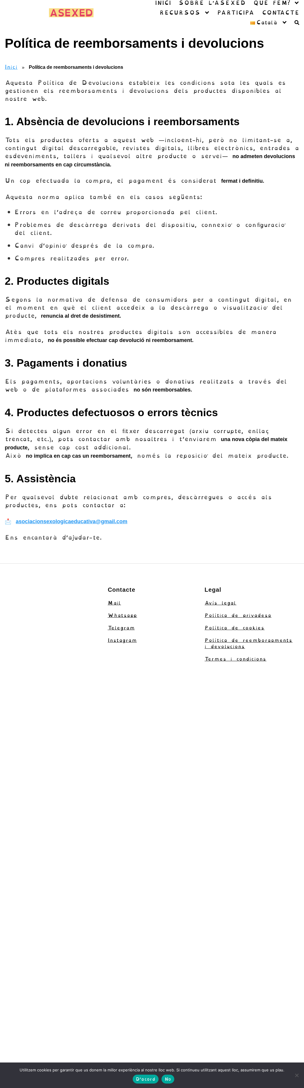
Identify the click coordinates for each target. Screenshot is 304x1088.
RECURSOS (179, 13)
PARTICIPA (235, 13)
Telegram (121, 628)
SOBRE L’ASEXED (212, 3)
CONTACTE (280, 13)
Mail (114, 603)
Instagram (122, 640)
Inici (11, 67)
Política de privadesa (238, 615)
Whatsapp (122, 615)
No (168, 1079)
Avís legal (220, 603)
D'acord (146, 1079)
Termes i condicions (235, 659)
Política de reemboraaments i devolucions (248, 643)
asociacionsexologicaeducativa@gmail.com (71, 521)
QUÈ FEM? (271, 3)
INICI (163, 3)
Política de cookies (235, 628)
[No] (297, 1075)
